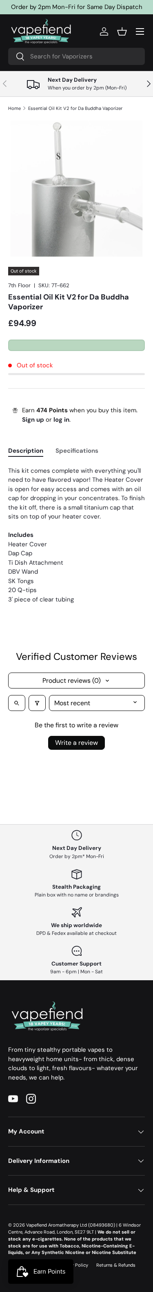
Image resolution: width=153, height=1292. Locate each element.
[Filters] (37, 703)
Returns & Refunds (115, 1265)
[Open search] (16, 703)
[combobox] (76, 56)
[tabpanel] (76, 535)
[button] (122, 31)
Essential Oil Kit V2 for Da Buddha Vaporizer (75, 108)
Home (14, 108)
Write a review (76, 742)
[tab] (25, 451)
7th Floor (19, 285)
